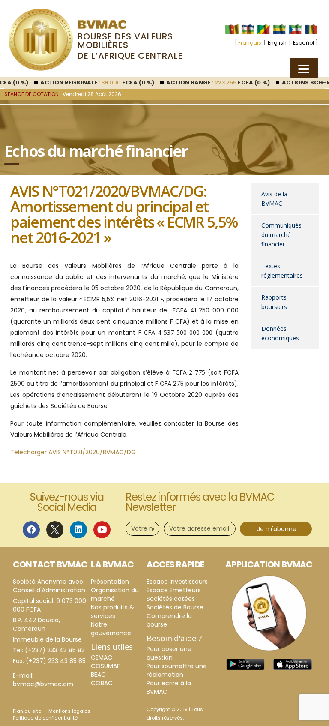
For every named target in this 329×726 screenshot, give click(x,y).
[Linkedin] (78, 529)
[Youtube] (102, 529)
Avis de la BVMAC (274, 198)
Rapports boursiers (274, 302)
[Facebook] (31, 529)
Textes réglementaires (282, 270)
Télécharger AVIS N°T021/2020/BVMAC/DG (73, 452)
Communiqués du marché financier (281, 234)
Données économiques (280, 333)
